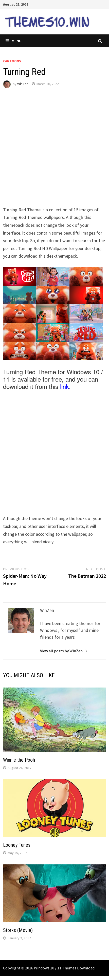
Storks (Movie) (18, 930)
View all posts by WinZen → (63, 650)
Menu (17, 40)
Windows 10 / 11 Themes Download (64, 967)
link (64, 386)
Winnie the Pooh (19, 760)
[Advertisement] (54, 151)
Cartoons (12, 61)
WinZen (22, 83)
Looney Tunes (16, 845)
